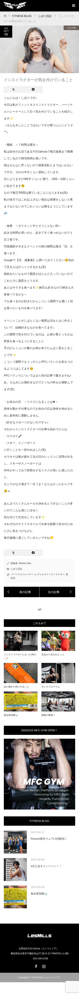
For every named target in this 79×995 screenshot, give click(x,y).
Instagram (43, 966)
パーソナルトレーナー (22, 574)
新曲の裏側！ (48, 715)
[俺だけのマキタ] (22, 592)
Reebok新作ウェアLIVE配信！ (49, 838)
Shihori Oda (25, 563)
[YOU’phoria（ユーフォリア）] (39, 940)
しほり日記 (71, 28)
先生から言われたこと (52, 654)
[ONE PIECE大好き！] (57, 592)
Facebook (36, 966)
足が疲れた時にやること (16, 686)
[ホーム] (5, 14)
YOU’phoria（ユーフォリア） (46, 977)
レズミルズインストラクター (50, 574)
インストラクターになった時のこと (20, 656)
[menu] (73, 5)
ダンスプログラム (50, 686)
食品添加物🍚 (11, 715)
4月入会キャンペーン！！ (46, 866)
